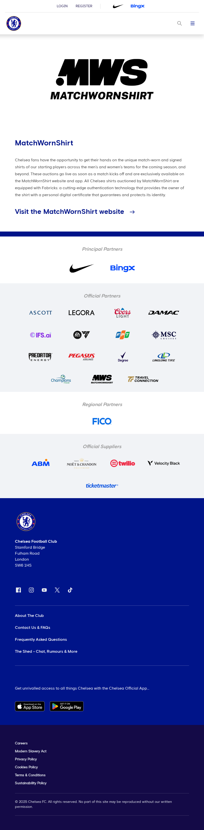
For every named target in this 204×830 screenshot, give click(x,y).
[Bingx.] (138, 6)
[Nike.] (118, 6)
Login (62, 6)
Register (84, 6)
